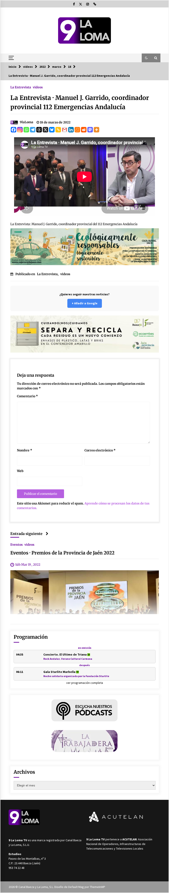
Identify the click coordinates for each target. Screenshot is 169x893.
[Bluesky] (52, 129)
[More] (96, 129)
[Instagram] (20, 129)
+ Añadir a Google (84, 303)
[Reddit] (83, 129)
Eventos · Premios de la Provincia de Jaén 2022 (62, 553)
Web (20, 471)
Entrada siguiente (26, 533)
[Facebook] (13, 129)
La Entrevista (20, 87)
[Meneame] (77, 129)
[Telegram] (32, 129)
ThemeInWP (97, 887)
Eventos (16, 544)
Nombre (24, 450)
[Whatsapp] (26, 129)
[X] (45, 129)
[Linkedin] (71, 129)
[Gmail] (64, 129)
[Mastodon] (90, 129)
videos (38, 87)
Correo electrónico (100, 450)
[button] (146, 57)
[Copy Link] (58, 129)
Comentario (27, 396)
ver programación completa (84, 683)
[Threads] (39, 129)
